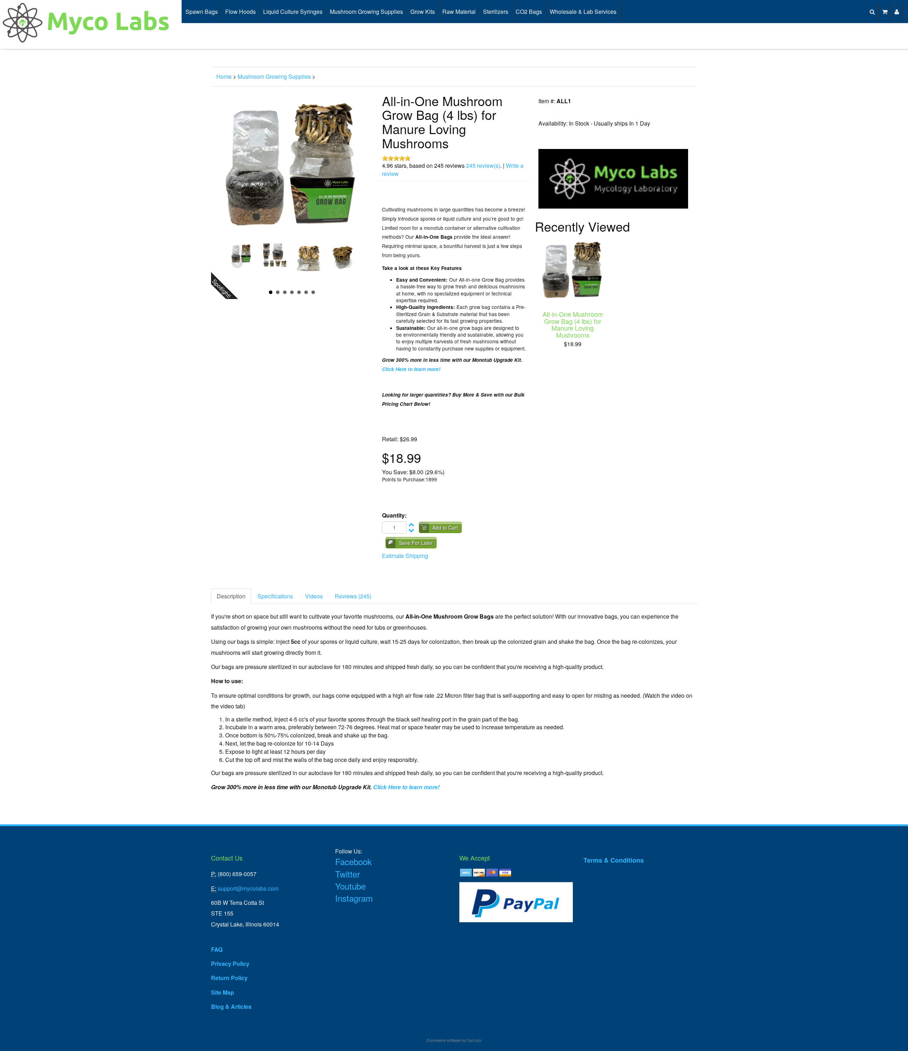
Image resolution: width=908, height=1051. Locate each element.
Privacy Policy (230, 963)
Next (346, 263)
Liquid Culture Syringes (292, 11)
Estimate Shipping (405, 556)
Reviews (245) (353, 596)
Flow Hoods (240, 11)
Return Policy (229, 978)
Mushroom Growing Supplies (366, 11)
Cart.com (474, 1040)
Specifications (275, 596)
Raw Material (459, 11)
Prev (237, 263)
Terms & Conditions (613, 860)
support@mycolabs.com (248, 888)
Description (231, 596)
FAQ (216, 949)
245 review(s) (483, 165)
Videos (314, 596)
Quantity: (394, 515)
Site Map (222, 992)
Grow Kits (422, 11)
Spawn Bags (202, 11)
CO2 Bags (529, 11)
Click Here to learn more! (411, 369)
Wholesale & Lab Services (583, 11)
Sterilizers (495, 11)
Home (224, 76)
